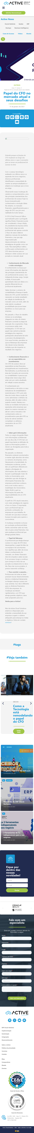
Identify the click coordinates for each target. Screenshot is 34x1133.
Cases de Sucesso (8, 33)
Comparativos (6, 1062)
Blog (3, 1059)
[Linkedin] (9, 1020)
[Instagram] (14, 1020)
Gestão (21, 24)
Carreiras (4, 1051)
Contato (4, 1054)
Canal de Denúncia (17, 1113)
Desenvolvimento (7, 1040)
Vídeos (20, 33)
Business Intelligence (22, 28)
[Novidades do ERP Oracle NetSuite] (17, 794)
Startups (8, 28)
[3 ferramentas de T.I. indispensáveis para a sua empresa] (17, 827)
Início (13, 88)
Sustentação (5, 1034)
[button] (3, 7)
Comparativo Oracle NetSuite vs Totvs (22, 712)
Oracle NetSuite (10, 24)
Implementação (6, 1031)
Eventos (4, 1068)
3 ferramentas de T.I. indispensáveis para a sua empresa (13, 834)
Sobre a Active (6, 1045)
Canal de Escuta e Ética (17, 1091)
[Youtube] (19, 1020)
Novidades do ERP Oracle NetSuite (13, 802)
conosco (8, 622)
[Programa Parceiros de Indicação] (17, 761)
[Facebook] (24, 1020)
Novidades (9, 747)
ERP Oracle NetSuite (8, 1027)
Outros (17, 85)
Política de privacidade (8, 1048)
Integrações (5, 1037)
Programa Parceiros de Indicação (17, 770)
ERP (28, 24)
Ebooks (28, 33)
